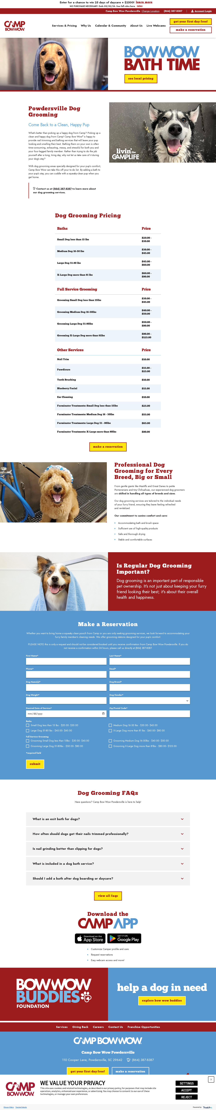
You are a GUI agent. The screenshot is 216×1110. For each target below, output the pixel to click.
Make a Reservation (190, 29)
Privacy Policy (9, 1107)
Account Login (203, 11)
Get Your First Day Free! (191, 21)
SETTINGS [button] (187, 1083)
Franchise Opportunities (144, 1027)
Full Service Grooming (37, 737)
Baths (29, 721)
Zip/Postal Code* (118, 708)
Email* (112, 669)
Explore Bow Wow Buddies (162, 1000)
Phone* (30, 669)
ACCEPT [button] (186, 1090)
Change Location (150, 11)
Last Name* (115, 656)
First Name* (32, 656)
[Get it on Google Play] (124, 938)
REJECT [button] (186, 1097)
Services (62, 1027)
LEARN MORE (144, 2)
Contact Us (115, 1027)
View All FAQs (108, 896)
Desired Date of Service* (39, 708)
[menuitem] (64, 26)
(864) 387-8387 (173, 11)
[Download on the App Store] (90, 938)
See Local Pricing (141, 78)
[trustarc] (207, 1107)
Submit (35, 764)
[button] (211, 1079)
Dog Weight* (32, 695)
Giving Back (80, 1027)
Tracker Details (21, 1107)
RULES (140, 6)
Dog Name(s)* (33, 682)
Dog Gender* (116, 695)
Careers (98, 1027)
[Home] (14, 25)
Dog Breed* (115, 682)
